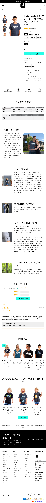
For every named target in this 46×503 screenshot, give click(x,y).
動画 (15, 472)
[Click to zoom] (20, 16)
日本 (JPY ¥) (36, 494)
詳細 (26, 62)
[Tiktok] (12, 496)
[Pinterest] (4, 496)
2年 (26, 34)
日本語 (27, 494)
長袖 (26, 464)
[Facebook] (3, 496)
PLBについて (5, 454)
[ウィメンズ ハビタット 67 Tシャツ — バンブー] (18, 351)
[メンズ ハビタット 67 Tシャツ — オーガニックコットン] (28, 351)
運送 (33, 66)
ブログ (4, 464)
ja (42, 1)
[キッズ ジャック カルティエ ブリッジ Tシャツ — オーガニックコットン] (39, 351)
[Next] (20, 20)
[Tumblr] (6, 496)
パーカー (27, 462)
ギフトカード (17, 464)
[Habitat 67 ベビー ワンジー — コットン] (7, 351)
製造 (4, 462)
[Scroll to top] (43, 500)
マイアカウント (17, 462)
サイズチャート (32, 62)
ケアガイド (39, 62)
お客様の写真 (17, 470)
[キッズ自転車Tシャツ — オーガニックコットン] (23, 396)
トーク (26, 468)
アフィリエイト (6, 470)
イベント (5, 466)
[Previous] (9, 20)
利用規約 (5, 476)
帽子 (26, 466)
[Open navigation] (5, 5)
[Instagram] (10, 496)
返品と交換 (16, 460)
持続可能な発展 (6, 460)
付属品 (26, 458)
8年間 (26, 37)
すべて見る (23, 417)
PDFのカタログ (17, 468)
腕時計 (26, 474)
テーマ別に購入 (28, 454)
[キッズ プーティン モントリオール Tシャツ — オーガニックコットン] (37, 396)
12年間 (39, 37)
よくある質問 (28, 66)
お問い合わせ (17, 476)
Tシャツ (26, 456)
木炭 (26, 44)
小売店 (15, 466)
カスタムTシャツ (6, 468)
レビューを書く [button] (23, 298)
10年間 (32, 37)
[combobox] (23, 9)
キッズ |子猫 (7, 425)
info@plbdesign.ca (40, 461)
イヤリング (27, 476)
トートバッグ (28, 472)
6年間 (37, 34)
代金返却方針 (6, 478)
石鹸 (26, 460)
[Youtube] (8, 496)
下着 (26, 470)
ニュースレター (17, 474)
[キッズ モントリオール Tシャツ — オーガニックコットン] (9, 396)
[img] (6, 308)
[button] (27, 28)
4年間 (31, 34)
